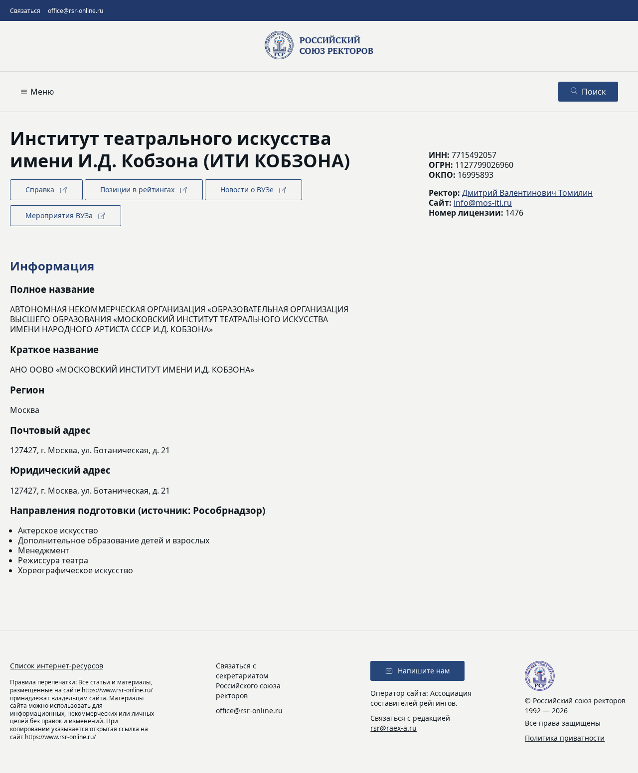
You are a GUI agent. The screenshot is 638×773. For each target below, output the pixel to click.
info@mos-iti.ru (483, 202)
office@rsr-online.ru (75, 10)
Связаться (25, 10)
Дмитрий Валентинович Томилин (527, 192)
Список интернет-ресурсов (56, 665)
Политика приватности (565, 738)
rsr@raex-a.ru (393, 728)
